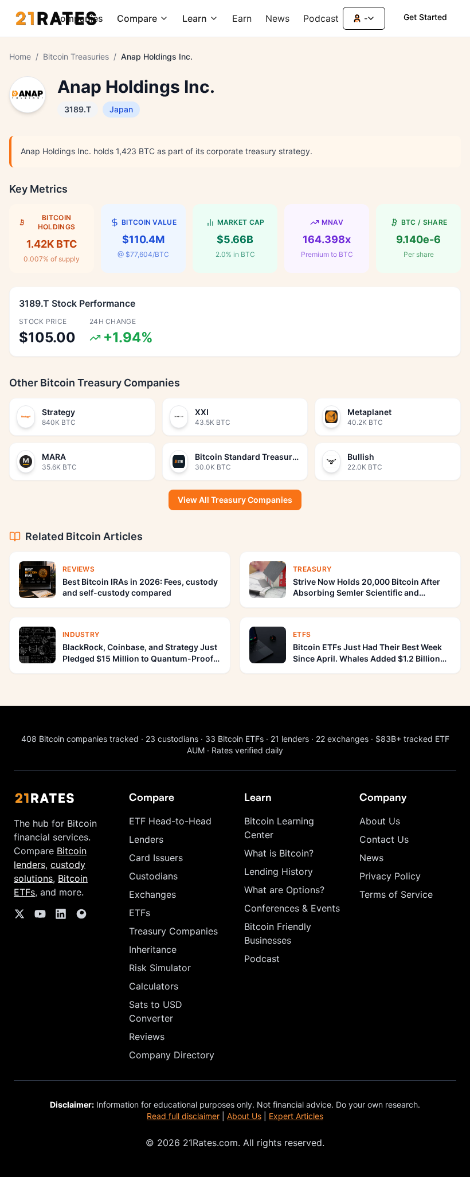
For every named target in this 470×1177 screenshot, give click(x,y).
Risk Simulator (160, 967)
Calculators (153, 986)
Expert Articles (296, 1116)
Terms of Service (396, 894)
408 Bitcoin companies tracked (80, 739)
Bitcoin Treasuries (76, 56)
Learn (194, 18)
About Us (379, 821)
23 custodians (172, 739)
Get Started (425, 17)
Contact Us (384, 839)
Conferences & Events (292, 908)
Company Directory (171, 1055)
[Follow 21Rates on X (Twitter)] (19, 914)
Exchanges (152, 894)
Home (20, 56)
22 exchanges (342, 739)
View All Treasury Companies (235, 500)
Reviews (146, 1036)
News (277, 18)
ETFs (139, 912)
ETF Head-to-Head (170, 821)
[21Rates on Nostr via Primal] (81, 914)
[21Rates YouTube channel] (40, 914)
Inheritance (153, 949)
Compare (137, 18)
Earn (242, 18)
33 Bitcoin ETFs (234, 739)
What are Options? (284, 890)
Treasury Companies (173, 931)
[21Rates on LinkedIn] (60, 914)
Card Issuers (156, 857)
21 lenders (290, 739)
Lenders (146, 839)
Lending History (278, 871)
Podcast (321, 18)
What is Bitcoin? (279, 853)
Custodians (153, 876)
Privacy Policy (390, 876)
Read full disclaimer (183, 1116)
